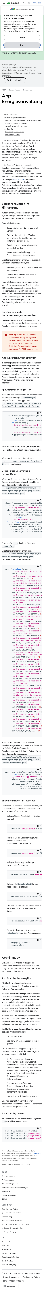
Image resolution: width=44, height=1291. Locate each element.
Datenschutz (16, 1277)
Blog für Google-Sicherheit (12, 1220)
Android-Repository (9, 1176)
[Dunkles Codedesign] (37, 413)
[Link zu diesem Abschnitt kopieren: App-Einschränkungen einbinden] (38, 358)
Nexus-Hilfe (6, 1249)
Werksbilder (6, 1191)
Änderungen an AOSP (25, 53)
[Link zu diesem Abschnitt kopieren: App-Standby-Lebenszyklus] (33, 978)
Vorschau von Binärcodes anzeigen (15, 1187)
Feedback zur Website (31, 1277)
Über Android (7, 1273)
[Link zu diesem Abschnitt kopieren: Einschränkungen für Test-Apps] (37, 800)
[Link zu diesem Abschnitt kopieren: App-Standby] (22, 957)
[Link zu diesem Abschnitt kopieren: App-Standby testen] (26, 1113)
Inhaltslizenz (36, 1153)
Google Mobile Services (10, 1257)
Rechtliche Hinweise (32, 1273)
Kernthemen (27, 90)
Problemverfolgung (9, 1265)
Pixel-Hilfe (5, 1246)
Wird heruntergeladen (10, 1184)
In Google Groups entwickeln (12, 1228)
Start (22, 45)
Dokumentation (14, 90)
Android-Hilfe (7, 1242)
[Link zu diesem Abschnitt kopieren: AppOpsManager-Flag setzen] (33, 390)
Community (18, 1273)
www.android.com (9, 1253)
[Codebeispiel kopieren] (40, 413)
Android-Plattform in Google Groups (15, 1224)
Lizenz (5, 1277)
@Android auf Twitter (10, 1209)
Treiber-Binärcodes (9, 1195)
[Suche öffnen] (24, 2)
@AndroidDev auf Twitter (11, 1213)
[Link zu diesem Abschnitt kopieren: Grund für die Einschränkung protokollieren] (18, 474)
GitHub (4, 1199)
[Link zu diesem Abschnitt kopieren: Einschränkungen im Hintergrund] (20, 207)
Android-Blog (7, 1217)
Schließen (22, 37)
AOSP (4, 90)
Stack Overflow (7, 1261)
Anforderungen (8, 1180)
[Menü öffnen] (3, 3)
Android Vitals (19, 179)
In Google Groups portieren (12, 1232)
